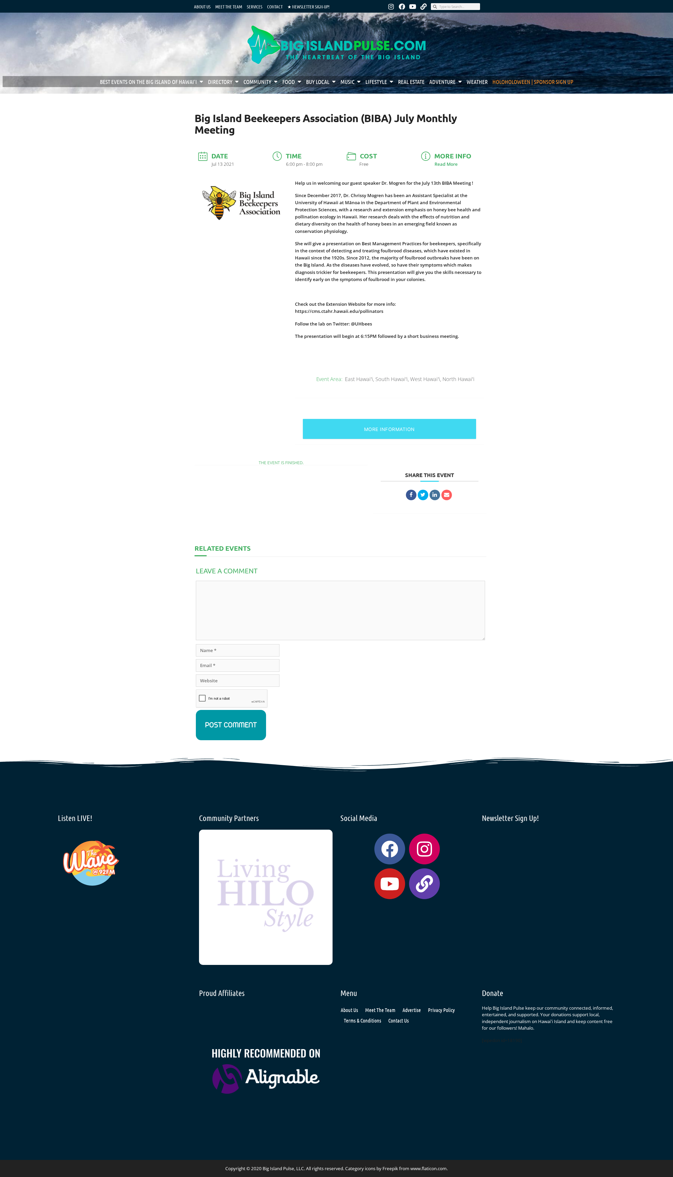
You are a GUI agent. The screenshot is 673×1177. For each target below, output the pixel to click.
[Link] (423, 6)
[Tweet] (423, 495)
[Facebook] (402, 6)
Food (288, 81)
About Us (202, 6)
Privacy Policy (441, 1010)
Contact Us (398, 1020)
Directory (220, 81)
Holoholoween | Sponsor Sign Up (532, 81)
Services (254, 6)
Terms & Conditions (362, 1020)
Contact (275, 6)
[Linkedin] (435, 495)
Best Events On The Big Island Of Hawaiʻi (148, 81)
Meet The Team (380, 1010)
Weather (477, 81)
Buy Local (317, 81)
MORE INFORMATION (389, 429)
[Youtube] (413, 6)
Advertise (411, 1010)
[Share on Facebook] (411, 495)
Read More (446, 164)
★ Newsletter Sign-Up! (308, 6)
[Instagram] (391, 6)
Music (347, 81)
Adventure (442, 81)
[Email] (446, 495)
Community (257, 81)
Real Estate (411, 81)
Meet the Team (228, 6)
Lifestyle (376, 81)
